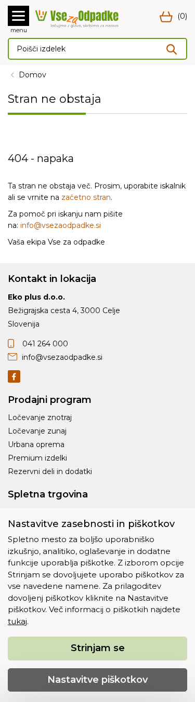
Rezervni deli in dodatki (50, 471)
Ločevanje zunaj (37, 431)
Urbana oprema (36, 444)
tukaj (17, 621)
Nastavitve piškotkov (97, 679)
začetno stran (86, 197)
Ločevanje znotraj (40, 417)
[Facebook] (14, 376)
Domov (32, 74)
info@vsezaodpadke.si (60, 225)
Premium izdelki (37, 458)
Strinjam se (98, 648)
